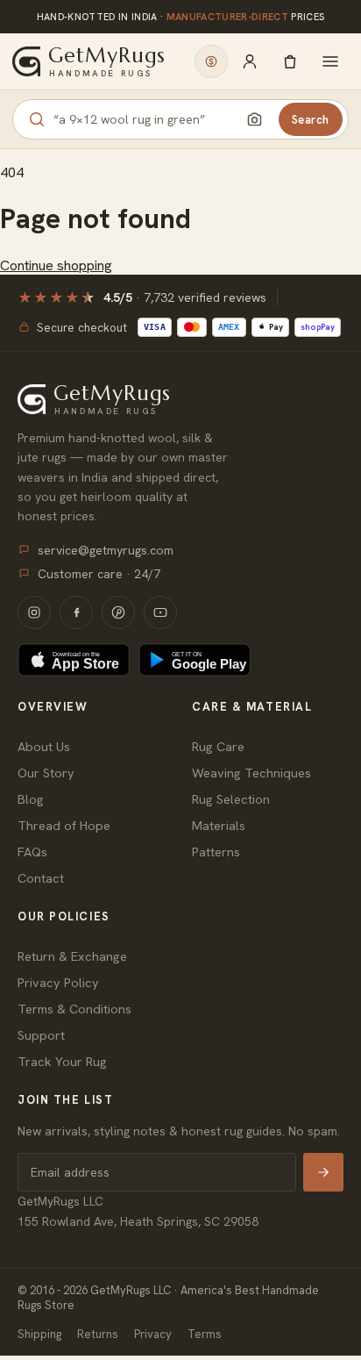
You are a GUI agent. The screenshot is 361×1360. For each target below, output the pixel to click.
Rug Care (218, 746)
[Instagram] (34, 612)
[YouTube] (160, 612)
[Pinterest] (118, 612)
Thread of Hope (64, 825)
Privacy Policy (58, 982)
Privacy (153, 1334)
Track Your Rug (62, 1061)
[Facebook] (76, 612)
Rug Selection (231, 799)
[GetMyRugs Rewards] (211, 61)
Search (310, 119)
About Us (44, 746)
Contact (41, 878)
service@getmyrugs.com (105, 550)
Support (41, 1035)
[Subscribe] (323, 1172)
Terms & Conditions (74, 1008)
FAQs (32, 851)
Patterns (216, 851)
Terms (205, 1334)
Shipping (39, 1334)
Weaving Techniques (251, 772)
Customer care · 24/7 (99, 574)
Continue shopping (56, 265)
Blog (31, 799)
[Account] (249, 61)
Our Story (46, 772)
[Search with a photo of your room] (255, 119)
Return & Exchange (72, 956)
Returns (97, 1334)
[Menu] (330, 61)
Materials (218, 825)
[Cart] (290, 61)
